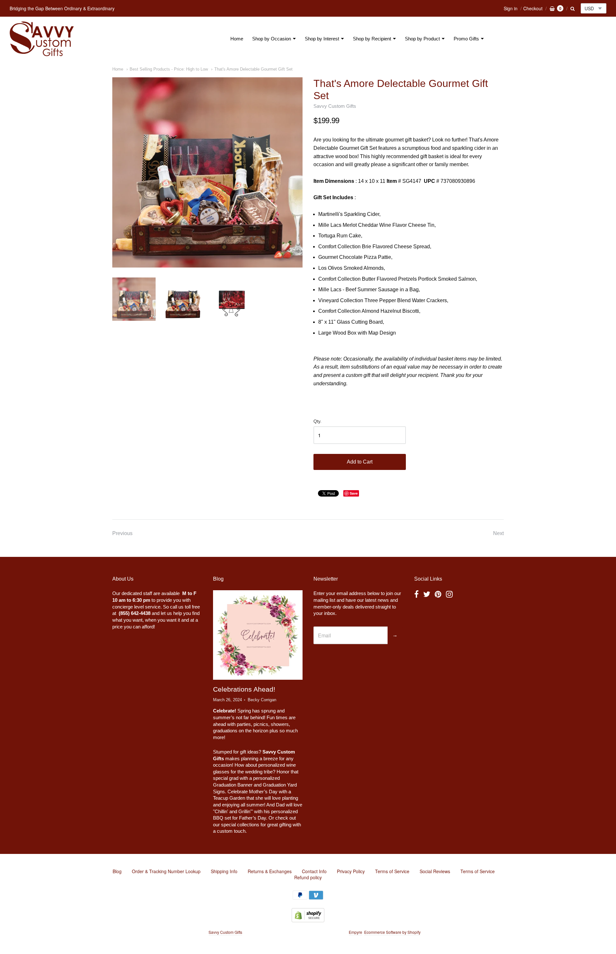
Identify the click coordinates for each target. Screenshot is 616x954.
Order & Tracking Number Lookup (166, 871)
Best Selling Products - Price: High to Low (169, 69)
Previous (122, 533)
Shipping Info (224, 871)
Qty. (317, 421)
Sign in (511, 8)
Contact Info (314, 871)
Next (498, 533)
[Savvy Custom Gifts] (42, 38)
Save (354, 493)
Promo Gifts (466, 38)
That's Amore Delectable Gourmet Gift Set (253, 69)
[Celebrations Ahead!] (257, 635)
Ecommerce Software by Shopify (392, 932)
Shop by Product (422, 38)
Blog (117, 871)
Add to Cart (359, 461)
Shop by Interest (322, 38)
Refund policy (308, 877)
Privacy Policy (351, 871)
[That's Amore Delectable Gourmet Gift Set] (207, 172)
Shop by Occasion (271, 38)
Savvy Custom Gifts (334, 106)
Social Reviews (435, 871)
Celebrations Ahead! (244, 689)
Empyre (355, 932)
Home (236, 38)
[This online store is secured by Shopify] (308, 920)
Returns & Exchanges (270, 871)
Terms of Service (392, 871)
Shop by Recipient (372, 38)
